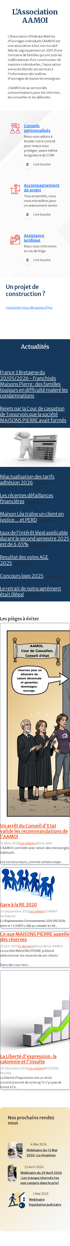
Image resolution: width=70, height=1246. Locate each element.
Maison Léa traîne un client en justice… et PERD (32, 517)
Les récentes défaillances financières (26, 498)
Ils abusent (26, 946)
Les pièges (27, 843)
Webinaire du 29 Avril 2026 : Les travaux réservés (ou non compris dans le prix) (41, 1178)
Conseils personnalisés (37, 128)
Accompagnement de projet (42, 187)
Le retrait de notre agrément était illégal (30, 592)
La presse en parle (50, 396)
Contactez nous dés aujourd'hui (29, 307)
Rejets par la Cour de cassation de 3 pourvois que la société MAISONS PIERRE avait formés (33, 414)
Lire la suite (42, 164)
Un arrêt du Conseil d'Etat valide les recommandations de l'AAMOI (34, 831)
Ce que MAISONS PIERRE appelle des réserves (34, 936)
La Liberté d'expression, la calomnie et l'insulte (28, 1059)
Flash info (7, 425)
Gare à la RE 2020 (18, 904)
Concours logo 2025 (22, 576)
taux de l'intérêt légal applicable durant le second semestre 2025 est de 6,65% (34, 539)
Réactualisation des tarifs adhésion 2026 (27, 480)
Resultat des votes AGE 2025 (24, 560)
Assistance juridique (34, 238)
